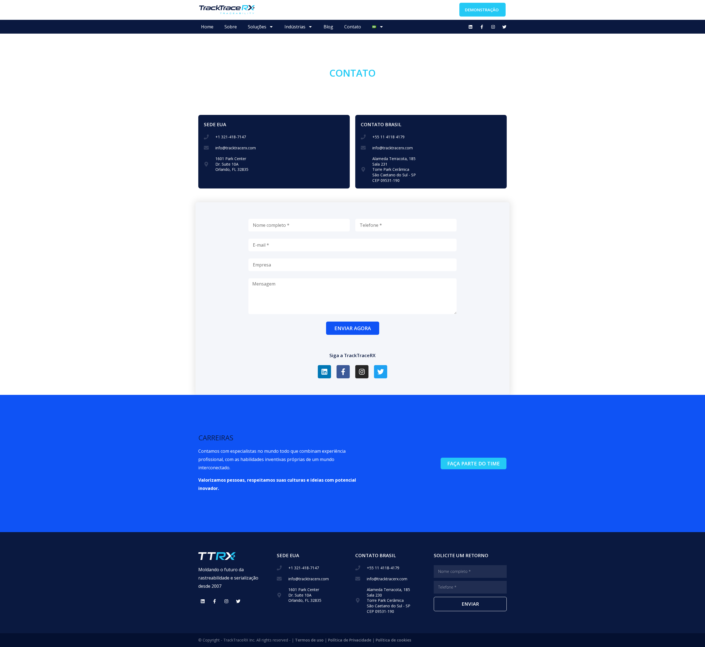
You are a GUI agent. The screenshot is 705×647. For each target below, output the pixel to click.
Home (207, 27)
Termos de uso (309, 640)
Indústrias (294, 27)
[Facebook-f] (482, 27)
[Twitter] (504, 27)
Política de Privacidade (349, 640)
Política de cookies (393, 640)
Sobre (230, 27)
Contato (352, 27)
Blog (328, 27)
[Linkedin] (470, 27)
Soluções (257, 27)
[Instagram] (493, 27)
